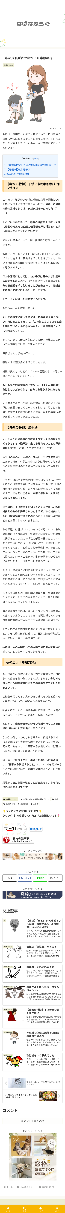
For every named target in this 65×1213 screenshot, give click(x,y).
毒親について (11, 799)
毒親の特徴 (10, 803)
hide (36, 158)
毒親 (56, 799)
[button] (55, 878)
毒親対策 (24, 803)
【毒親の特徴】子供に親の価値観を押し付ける (30, 165)
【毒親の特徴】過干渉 (17, 169)
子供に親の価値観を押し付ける (36, 799)
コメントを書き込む (32, 1121)
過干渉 (35, 803)
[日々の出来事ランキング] (18, 839)
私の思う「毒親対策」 (17, 173)
